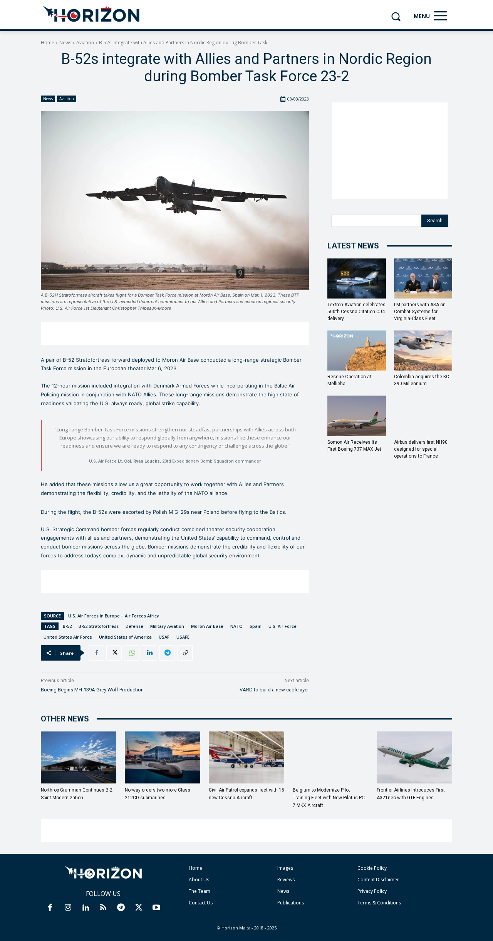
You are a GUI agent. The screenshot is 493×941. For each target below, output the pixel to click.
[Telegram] (167, 653)
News (65, 42)
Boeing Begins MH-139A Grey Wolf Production (92, 690)
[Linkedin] (149, 653)
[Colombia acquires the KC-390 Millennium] (423, 350)
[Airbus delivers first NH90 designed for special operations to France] (423, 416)
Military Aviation (167, 626)
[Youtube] (156, 908)
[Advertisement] (175, 333)
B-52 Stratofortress (99, 626)
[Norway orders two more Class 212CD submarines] (162, 757)
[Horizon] (92, 14)
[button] (395, 16)
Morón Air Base (207, 626)
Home (47, 42)
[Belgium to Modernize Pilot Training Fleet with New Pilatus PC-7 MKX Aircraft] (330, 757)
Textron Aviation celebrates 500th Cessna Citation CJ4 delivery (356, 311)
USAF (164, 637)
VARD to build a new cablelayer (274, 690)
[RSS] (103, 908)
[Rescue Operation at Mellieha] (356, 350)
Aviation (85, 42)
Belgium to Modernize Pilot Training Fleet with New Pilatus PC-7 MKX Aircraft (329, 797)
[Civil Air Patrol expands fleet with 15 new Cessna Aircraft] (246, 757)
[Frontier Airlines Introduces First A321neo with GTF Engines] (414, 757)
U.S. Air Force (282, 626)
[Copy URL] (185, 653)
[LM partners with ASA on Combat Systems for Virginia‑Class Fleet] (423, 278)
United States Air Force (68, 637)
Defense (134, 626)
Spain (256, 626)
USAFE (182, 637)
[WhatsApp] (131, 653)
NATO (236, 626)
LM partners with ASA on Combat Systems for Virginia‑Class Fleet (420, 311)
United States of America (125, 637)
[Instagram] (68, 908)
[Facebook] (96, 653)
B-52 (67, 626)
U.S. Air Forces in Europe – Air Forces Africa (113, 616)
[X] (114, 653)
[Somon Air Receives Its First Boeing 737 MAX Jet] (356, 416)
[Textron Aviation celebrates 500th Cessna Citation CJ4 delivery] (356, 278)
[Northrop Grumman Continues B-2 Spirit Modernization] (78, 757)
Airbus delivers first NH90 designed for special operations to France (421, 449)
